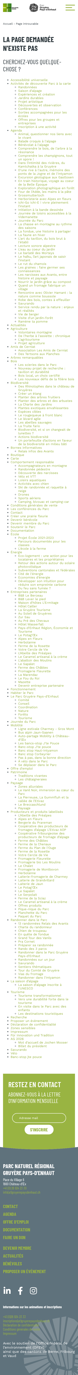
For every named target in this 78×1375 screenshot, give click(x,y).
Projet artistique (30, 101)
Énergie (16, 552)
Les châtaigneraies (32, 779)
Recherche (19, 1017)
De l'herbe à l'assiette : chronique (44, 336)
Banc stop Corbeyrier (34, 754)
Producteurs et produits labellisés (37, 812)
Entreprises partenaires (29, 592)
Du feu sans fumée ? (34, 588)
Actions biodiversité (33, 437)
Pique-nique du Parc (33, 909)
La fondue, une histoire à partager (44, 231)
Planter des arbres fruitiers (39, 397)
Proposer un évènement (29, 1021)
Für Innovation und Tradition (32, 1035)
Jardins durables (31, 98)
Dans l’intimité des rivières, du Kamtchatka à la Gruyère (41, 164)
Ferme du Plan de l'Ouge (37, 848)
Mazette (24, 682)
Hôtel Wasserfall (31, 624)
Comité (23, 700)
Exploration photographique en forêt (46, 188)
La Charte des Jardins (35, 404)
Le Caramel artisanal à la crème (42, 657)
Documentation (22, 530)
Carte (15, 458)
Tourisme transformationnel (39, 995)
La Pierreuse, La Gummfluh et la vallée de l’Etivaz (43, 799)
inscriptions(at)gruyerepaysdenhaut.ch (26, 1321)
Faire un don (14, 1237)
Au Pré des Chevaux (33, 621)
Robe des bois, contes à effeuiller (44, 300)
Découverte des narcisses (38, 473)
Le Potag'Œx (27, 635)
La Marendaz (28, 675)
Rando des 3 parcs (32, 949)
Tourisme (25, 718)
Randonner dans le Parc (29, 920)
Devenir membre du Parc (30, 523)
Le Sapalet (26, 664)
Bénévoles (12, 1263)
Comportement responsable (32, 462)
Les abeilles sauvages (35, 422)
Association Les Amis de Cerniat (43, 350)
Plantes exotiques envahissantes (43, 408)
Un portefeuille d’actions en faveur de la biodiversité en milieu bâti (45, 442)
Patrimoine (19, 772)
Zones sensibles (23, 1028)
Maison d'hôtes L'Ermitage (38, 602)
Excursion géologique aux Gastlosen (46, 177)
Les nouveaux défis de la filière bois (46, 379)
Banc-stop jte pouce (26, 1057)
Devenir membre (17, 1248)
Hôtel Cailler (27, 606)
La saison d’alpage (24, 981)
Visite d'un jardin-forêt (35, 318)
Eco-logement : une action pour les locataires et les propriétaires (45, 557)
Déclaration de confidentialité (33, 1024)
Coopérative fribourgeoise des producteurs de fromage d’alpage (43, 835)
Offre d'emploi (22, 768)
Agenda (16, 130)
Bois (14, 361)
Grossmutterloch (31, 195)
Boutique (17, 455)
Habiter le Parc (22, 693)
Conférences (28, 109)
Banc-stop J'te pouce (34, 747)
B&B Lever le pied (32, 599)
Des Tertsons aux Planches (39, 354)
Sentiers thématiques (34, 967)
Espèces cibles (29, 411)
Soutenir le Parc (23, 527)
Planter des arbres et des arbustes (45, 401)
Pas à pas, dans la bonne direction (44, 758)
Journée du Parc (30, 220)
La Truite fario (29, 426)
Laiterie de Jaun (30, 884)
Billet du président (32, 1046)
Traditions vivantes (32, 776)
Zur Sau (24, 617)
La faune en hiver (31, 235)
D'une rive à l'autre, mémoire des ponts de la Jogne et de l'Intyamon (45, 172)
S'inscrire (39, 1129)
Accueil (8, 23)
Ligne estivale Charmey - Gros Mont (46, 729)
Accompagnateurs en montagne (42, 466)
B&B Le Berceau (30, 595)
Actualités (18, 325)
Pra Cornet (26, 941)
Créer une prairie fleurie (29, 516)
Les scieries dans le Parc (37, 365)
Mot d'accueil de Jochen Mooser (43, 1042)
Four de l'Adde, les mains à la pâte (44, 192)
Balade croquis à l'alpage (37, 141)
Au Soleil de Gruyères (35, 613)
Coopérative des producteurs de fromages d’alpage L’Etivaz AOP (43, 828)
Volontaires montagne (35, 332)
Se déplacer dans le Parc (37, 765)
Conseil (23, 703)
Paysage (17, 783)
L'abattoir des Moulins (35, 660)
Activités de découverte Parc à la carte (41, 83)
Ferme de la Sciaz (32, 898)
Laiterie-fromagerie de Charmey (43, 876)
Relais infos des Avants (36, 451)
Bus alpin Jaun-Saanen (35, 732)
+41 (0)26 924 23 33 (14, 1317)
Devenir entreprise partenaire (41, 685)
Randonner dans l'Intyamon (39, 977)
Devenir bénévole (24, 520)
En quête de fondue (33, 934)
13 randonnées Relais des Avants (43, 923)
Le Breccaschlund (31, 804)
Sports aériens (29, 498)
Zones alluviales (30, 786)
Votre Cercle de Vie (33, 649)
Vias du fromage (30, 974)
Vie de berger (28, 314)
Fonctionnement (23, 689)
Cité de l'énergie (30, 574)
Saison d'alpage (30, 91)
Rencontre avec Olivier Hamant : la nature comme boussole (45, 294)
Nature (23, 711)
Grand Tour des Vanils (34, 938)
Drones (23, 494)
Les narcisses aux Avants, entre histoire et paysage (42, 276)
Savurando (26, 303)
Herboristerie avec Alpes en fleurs (44, 199)
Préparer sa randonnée (35, 945)
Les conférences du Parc (30, 509)
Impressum (19, 1031)
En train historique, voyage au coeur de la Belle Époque (46, 182)
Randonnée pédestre (34, 469)
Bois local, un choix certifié (39, 375)
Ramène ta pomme (33, 321)
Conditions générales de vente (34, 505)
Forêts (23, 714)
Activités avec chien (33, 484)
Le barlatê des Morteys (36, 253)
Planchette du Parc (32, 913)
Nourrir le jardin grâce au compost (44, 282)
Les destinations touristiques (40, 1013)
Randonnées (27, 87)
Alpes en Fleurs (30, 639)
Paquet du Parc (29, 916)
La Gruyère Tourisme (34, 610)
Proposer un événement (24, 1271)
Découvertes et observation (39, 105)
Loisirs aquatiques (32, 480)
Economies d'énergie (34, 577)
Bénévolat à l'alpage (33, 145)
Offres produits (30, 905)
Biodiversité (20, 383)
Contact (17, 512)
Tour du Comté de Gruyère (38, 970)
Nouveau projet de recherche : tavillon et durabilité (41, 370)
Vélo (14, 1053)
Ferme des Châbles (33, 667)
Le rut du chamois (32, 264)
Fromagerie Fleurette (34, 671)
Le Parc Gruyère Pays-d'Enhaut (35, 696)
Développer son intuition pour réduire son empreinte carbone (42, 582)
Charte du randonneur (35, 927)
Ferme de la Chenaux (34, 844)
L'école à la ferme (32, 548)
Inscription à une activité (37, 127)
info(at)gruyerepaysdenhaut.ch (21, 1192)
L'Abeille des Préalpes (34, 653)
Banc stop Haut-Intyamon (38, 750)
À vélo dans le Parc (33, 761)
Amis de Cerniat (23, 347)
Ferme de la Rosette (34, 646)
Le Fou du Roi (28, 678)
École (15, 534)
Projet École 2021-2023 (36, 538)
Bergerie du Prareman (35, 822)
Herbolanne (27, 642)
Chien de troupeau (32, 931)
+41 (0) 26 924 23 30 (15, 1188)
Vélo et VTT (27, 476)
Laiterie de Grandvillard (36, 880)
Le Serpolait (27, 894)
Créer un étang (29, 393)
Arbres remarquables (27, 357)
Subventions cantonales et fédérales (46, 570)
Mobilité (17, 725)
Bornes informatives (26, 447)
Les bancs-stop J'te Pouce (38, 743)
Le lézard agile (29, 419)
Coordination (27, 707)
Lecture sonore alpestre (37, 246)
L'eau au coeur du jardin (36, 249)
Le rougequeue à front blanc (40, 415)
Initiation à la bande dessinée (40, 210)
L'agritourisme (29, 339)
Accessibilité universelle (29, 80)
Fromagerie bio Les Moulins (39, 862)
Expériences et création (36, 94)
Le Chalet (25, 866)
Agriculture (19, 329)
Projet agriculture (31, 343)
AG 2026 (17, 1039)
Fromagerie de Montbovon (38, 869)
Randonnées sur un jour (36, 959)
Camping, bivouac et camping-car (43, 502)
